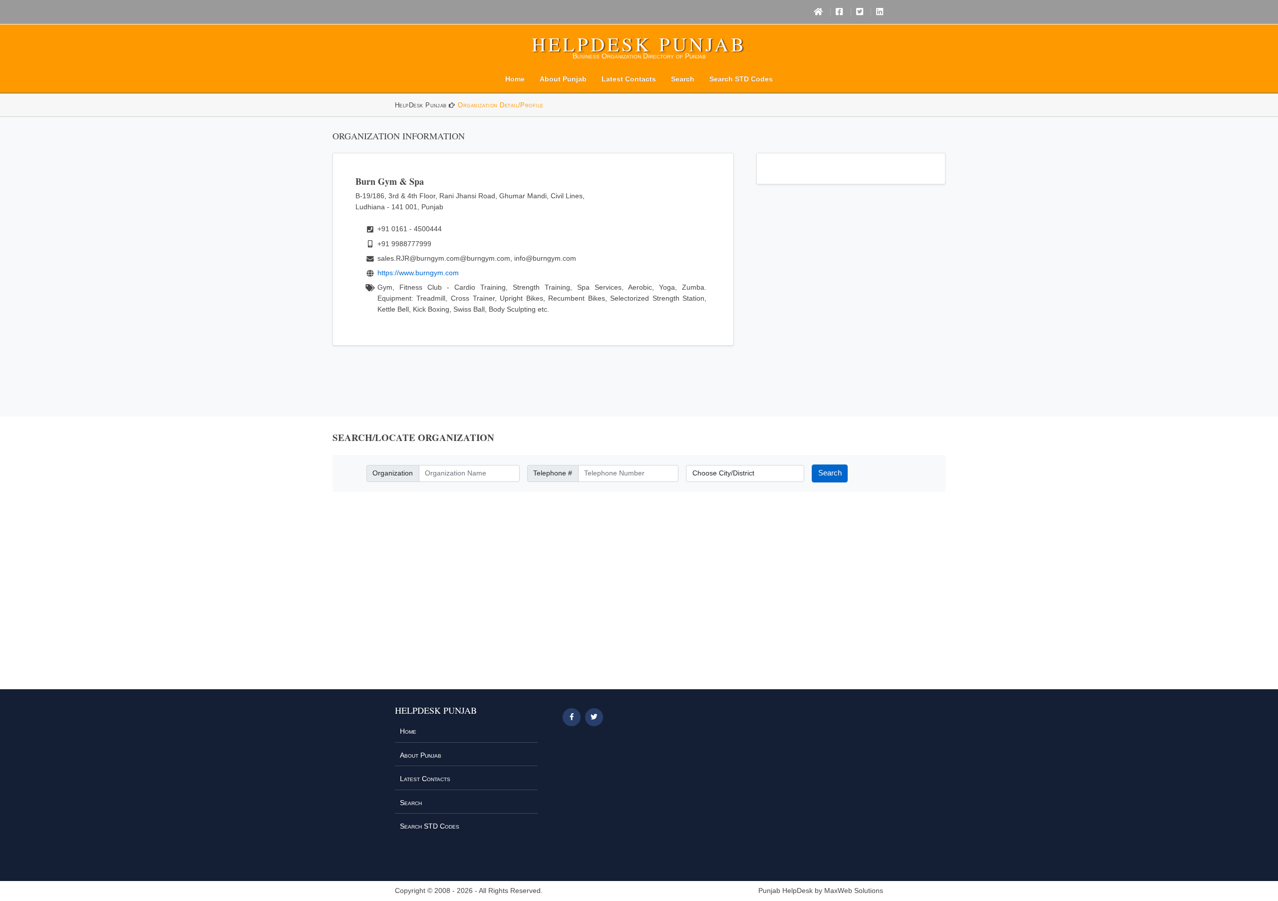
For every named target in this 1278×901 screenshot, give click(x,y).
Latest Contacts (629, 79)
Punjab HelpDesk (785, 891)
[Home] (818, 11)
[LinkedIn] (879, 11)
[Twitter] (859, 11)
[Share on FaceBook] (572, 717)
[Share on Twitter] (594, 717)
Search (682, 79)
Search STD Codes (741, 79)
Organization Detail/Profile (500, 105)
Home (515, 79)
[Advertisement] (639, 596)
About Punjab (563, 79)
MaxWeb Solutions (853, 891)
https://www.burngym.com (418, 273)
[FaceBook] (839, 11)
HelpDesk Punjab (639, 44)
